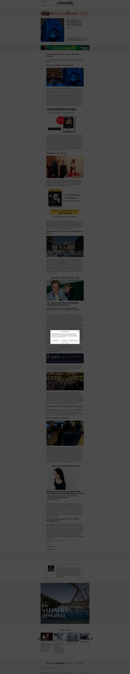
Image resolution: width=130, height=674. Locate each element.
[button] (78, 331)
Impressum (67, 342)
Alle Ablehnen (64, 340)
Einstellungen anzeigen (74, 340)
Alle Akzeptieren (55, 340)
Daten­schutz (63, 342)
